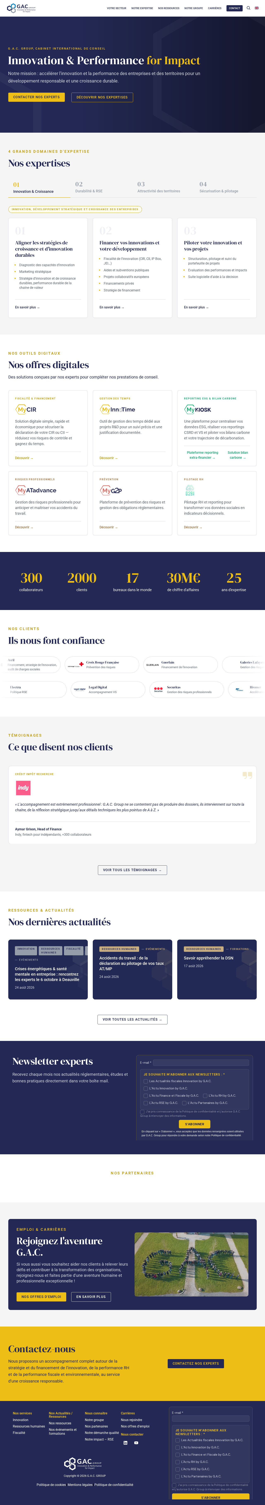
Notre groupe (94, 1420)
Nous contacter (132, 1434)
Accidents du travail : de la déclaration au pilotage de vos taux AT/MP (132, 969)
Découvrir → (24, 458)
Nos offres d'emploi (41, 1297)
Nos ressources (60, 1423)
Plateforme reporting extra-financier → (202, 455)
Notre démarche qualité (102, 1433)
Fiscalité (19, 1433)
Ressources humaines (29, 1426)
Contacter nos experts (36, 97)
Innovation (20, 1420)
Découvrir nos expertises (102, 97)
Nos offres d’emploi (135, 1426)
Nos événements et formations (63, 1432)
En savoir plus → (27, 307)
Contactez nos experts (196, 1364)
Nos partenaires (96, 1426)
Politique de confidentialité (113, 1485)
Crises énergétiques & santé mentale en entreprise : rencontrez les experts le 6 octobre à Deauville (48, 969)
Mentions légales (80, 1485)
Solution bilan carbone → (238, 455)
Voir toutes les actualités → (133, 1019)
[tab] (39, 188)
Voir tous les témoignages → (132, 870)
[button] (248, 8)
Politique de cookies (51, 1485)
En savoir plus (91, 1297)
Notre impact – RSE (99, 1439)
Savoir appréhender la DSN (217, 969)
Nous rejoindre (131, 1420)
